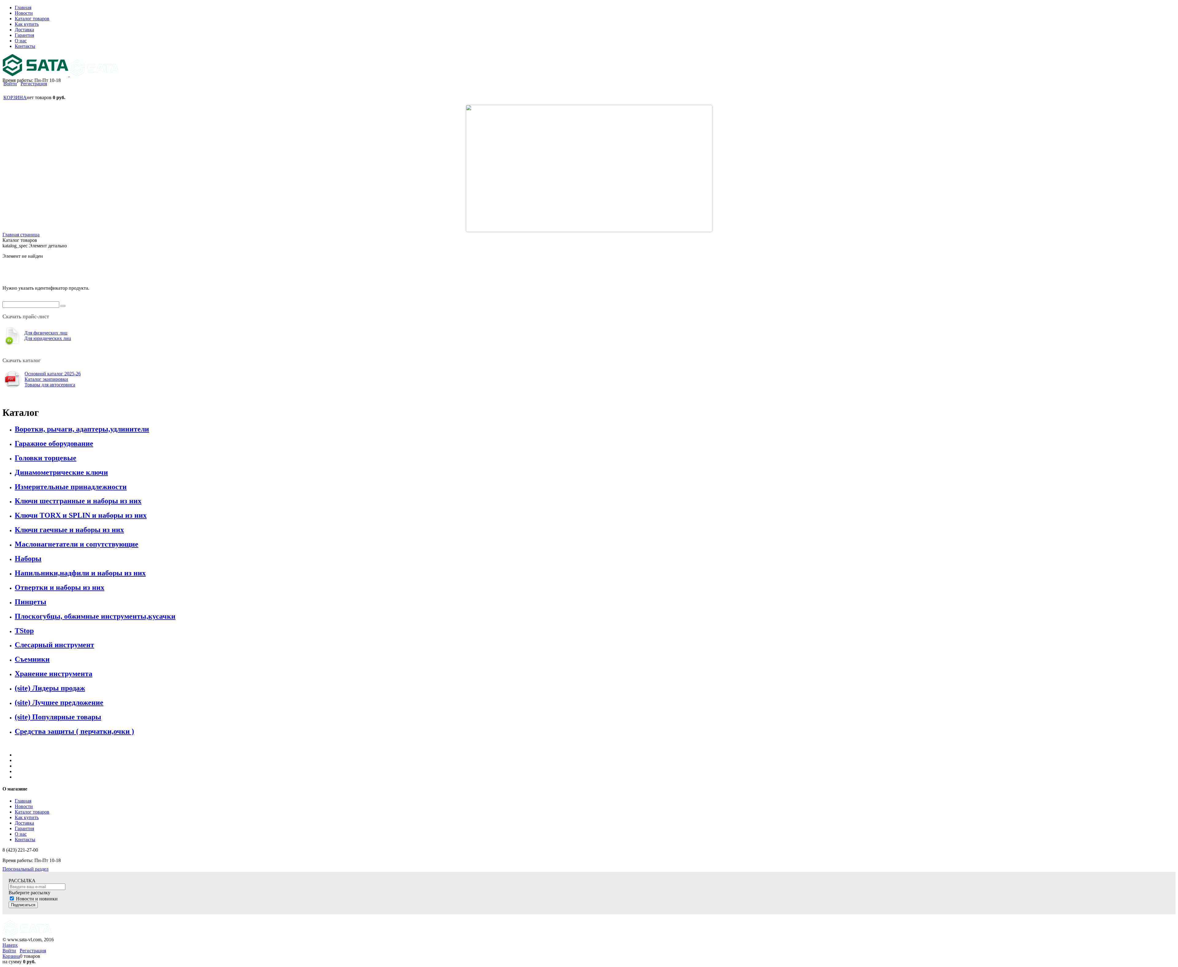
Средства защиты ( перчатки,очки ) (74, 731)
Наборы (28, 559)
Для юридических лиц (47, 338)
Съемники (32, 659)
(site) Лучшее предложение (59, 702)
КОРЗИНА (15, 97)
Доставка (24, 823)
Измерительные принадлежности (71, 487)
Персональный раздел (25, 869)
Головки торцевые (45, 458)
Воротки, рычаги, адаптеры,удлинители (82, 429)
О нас (21, 834)
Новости (24, 806)
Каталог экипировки (46, 379)
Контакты (25, 839)
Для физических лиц (45, 332)
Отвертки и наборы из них (59, 587)
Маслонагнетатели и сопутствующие (76, 544)
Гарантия (24, 828)
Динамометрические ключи (61, 472)
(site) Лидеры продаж (50, 688)
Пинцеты (30, 602)
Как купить (27, 817)
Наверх (10, 945)
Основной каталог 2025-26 (53, 373)
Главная (23, 800)
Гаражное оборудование (54, 443)
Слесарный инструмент (54, 645)
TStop (24, 631)
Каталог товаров (32, 811)
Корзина (11, 956)
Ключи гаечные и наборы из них (69, 530)
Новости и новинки (37, 898)
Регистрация (34, 83)
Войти (10, 83)
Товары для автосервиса (50, 384)
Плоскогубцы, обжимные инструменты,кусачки (95, 616)
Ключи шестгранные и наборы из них (78, 501)
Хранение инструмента (53, 674)
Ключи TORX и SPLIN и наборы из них (81, 515)
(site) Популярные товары (58, 717)
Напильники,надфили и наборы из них (80, 573)
